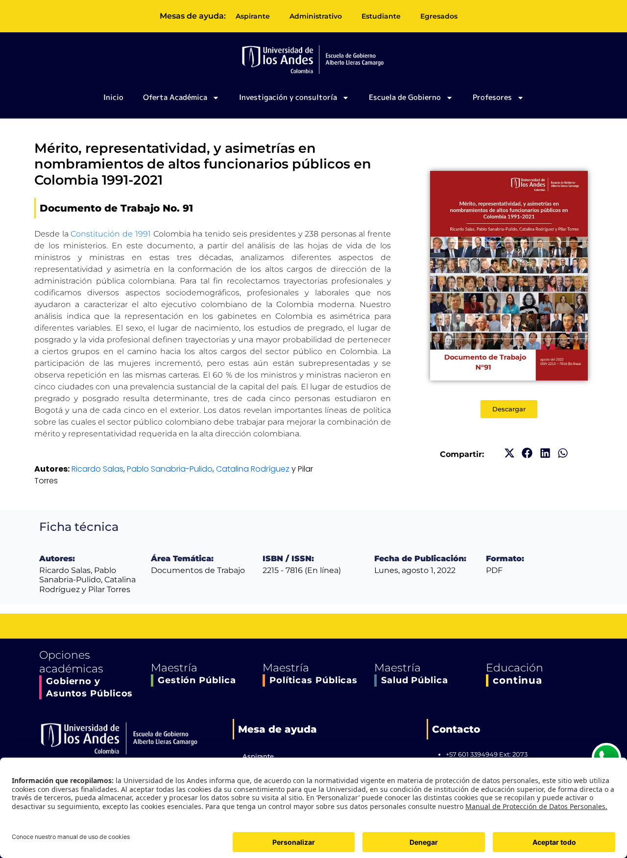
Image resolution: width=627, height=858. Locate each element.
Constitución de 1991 (110, 233)
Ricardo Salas (97, 469)
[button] (509, 453)
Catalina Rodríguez (252, 469)
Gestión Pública (197, 680)
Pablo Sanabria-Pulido (170, 469)
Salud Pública (414, 680)
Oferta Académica (175, 97)
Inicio (113, 97)
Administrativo (315, 16)
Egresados (439, 16)
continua (517, 680)
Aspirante (253, 16)
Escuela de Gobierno (405, 97)
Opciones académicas (71, 662)
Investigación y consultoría (288, 97)
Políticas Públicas (313, 680)
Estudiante (381, 16)
